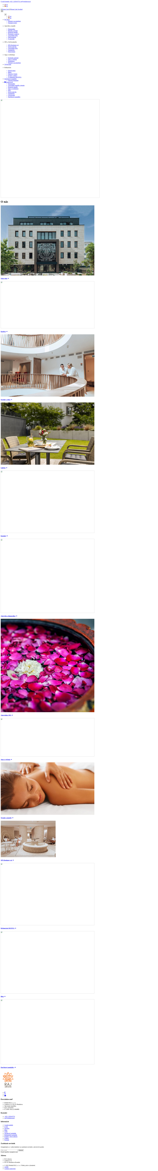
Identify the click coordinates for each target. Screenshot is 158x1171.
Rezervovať (9, 82)
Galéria (6, 1138)
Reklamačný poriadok (10, 1135)
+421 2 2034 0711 (15, 1)
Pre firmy (7, 19)
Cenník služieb (8, 1125)
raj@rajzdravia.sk (25, 1)
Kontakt (7, 1)
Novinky (7, 1128)
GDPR (6, 1167)
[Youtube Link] (5, 1095)
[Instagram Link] (5, 1094)
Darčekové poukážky (10, 79)
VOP (5, 1131)
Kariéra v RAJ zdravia (10, 1136)
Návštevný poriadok (10, 1133)
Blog (5, 1130)
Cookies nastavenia (10, 1168)
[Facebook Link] (4, 1092)
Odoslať (21, 1150)
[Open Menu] (2, 11)
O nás (2, 1)
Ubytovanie (7, 64)
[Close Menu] (5, 15)
